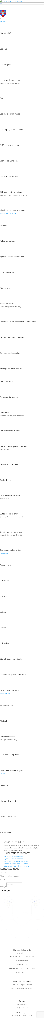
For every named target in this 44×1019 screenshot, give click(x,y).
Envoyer (6, 890)
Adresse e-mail (5, 876)
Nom (1, 872)
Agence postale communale (13, 859)
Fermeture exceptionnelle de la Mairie (16, 864)
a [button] (0, 19)
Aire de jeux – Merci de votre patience (16, 866)
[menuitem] (22, 19)
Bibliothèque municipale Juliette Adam (16, 861)
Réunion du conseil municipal (14, 856)
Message (3, 887)
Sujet (1, 880)
